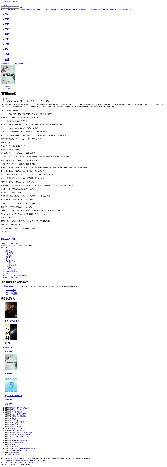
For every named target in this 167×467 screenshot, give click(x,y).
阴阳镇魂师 (19, 64)
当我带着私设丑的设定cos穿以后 (23, 432)
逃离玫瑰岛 (23, 9)
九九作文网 (13, 462)
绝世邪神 (8, 263)
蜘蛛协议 (17, 460)
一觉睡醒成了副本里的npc (20, 436)
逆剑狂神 (8, 257)
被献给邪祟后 (55, 9)
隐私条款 (23, 460)
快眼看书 (25, 462)
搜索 (21, 7)
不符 (7, 99)
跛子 (7, 259)
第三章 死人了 (11, 290)
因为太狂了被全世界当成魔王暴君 (23, 448)
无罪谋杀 (15, 420)
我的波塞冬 (32, 9)
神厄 (13, 444)
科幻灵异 (11, 64)
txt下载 (16, 286)
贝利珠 (14, 418)
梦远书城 (4, 5)
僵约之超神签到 (74, 9)
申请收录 (10, 460)
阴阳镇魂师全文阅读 (19, 430)
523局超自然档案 (17, 442)
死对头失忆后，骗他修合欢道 (16, 275)
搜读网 (19, 462)
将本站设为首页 (6, 2)
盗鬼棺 (14, 438)
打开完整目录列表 (7, 286)
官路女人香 (105, 9)
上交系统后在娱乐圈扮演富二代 (120, 9)
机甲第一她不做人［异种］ (21, 450)
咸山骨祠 (15, 424)
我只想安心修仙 (11, 277)
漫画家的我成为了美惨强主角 (22, 434)
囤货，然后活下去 (18, 410)
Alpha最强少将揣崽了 (19, 414)
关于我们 (37, 460)
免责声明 (30, 460)
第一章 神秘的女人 (12, 294)
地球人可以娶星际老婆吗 (20, 408)
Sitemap (42, 460)
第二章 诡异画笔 (11, 292)
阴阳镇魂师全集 (14, 452)
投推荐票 (8, 86)
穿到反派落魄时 (10, 261)
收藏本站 (16, 2)
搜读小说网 (5, 462)
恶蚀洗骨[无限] (17, 426)
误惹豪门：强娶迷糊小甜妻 (90, 9)
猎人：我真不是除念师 (19, 422)
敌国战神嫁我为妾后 (19, 416)
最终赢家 (15, 446)
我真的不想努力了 (12, 9)
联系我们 (4, 460)
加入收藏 (8, 88)
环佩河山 (8, 255)
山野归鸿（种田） (43, 9)
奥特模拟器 (64, 9)
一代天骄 (8, 267)
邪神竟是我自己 (17, 412)
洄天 (7, 273)
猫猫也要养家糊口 (12, 271)
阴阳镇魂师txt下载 (8, 239)
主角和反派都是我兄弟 (19, 440)
